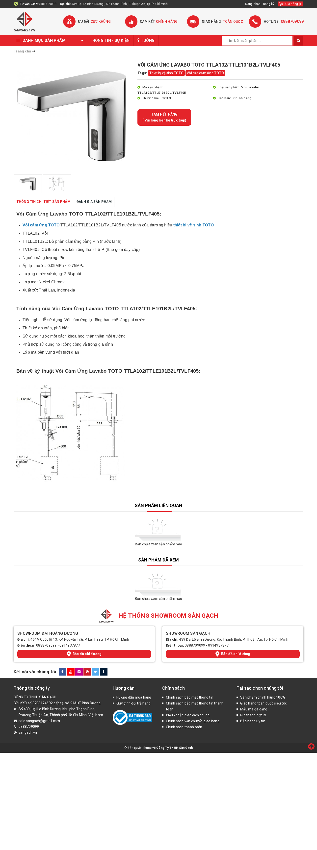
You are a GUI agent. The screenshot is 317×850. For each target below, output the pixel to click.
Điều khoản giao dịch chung (188, 715)
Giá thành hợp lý (253, 715)
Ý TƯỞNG (146, 40)
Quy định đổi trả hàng (133, 703)
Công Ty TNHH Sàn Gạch (174, 748)
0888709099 (47, 4)
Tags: (142, 73)
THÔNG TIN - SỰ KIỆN (110, 40)
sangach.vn (28, 732)
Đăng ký (268, 4)
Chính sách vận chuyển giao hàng (192, 721)
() (293, 4)
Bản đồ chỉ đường (87, 654)
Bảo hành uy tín (252, 721)
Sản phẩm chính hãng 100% (262, 697)
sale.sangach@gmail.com (39, 721)
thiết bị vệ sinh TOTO (194, 225)
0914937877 (69, 645)
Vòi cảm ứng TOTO (41, 225)
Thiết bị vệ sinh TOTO (166, 73)
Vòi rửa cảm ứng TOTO (205, 73)
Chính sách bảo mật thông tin (189, 697)
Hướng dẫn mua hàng (133, 697)
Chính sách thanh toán (184, 727)
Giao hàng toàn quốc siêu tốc (263, 703)
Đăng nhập (252, 4)
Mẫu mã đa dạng (253, 709)
